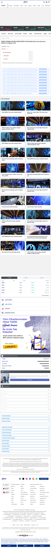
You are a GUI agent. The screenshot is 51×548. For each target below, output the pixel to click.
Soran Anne (42, 488)
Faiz (43, 5)
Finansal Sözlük (33, 488)
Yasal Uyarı (33, 524)
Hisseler (30, 33)
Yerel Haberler (14, 504)
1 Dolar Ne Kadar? (33, 517)
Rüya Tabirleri (33, 500)
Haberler (13, 486)
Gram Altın (24, 514)
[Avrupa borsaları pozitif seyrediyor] (13, 200)
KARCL (3, 292)
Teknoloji (22, 484)
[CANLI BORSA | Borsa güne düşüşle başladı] (13, 105)
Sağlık (22, 486)
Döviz (21, 5)
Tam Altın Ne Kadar (6, 432)
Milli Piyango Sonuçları (44, 492)
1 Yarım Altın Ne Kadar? (8, 517)
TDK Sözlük (42, 500)
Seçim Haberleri (24, 492)
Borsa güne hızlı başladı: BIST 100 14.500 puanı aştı (38, 175)
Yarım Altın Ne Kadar (7, 435)
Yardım (18, 524)
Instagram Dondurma (44, 496)
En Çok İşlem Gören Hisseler (40, 519)
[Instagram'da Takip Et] (27, 479)
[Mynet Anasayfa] (25, 2)
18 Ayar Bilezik (19, 516)
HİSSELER (7, 308)
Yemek (12, 490)
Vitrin (22, 490)
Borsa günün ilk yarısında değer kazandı (11, 252)
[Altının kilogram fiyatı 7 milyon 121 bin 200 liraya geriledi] (13, 168)
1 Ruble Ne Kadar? (7, 519)
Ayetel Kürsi (42, 502)
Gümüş (29, 5)
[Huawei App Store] (6, 492)
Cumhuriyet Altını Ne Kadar (8, 438)
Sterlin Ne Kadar (6, 446)
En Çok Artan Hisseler (28, 519)
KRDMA (3, 290)
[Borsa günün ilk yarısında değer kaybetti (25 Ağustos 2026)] (38, 183)
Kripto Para (32, 492)
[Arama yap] (44, 2)
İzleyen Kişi (45, 358)
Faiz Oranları (34, 520)
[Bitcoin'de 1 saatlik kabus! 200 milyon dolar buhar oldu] (38, 105)
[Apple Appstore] (6, 488)
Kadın (12, 492)
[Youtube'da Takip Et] (33, 479)
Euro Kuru (32, 498)
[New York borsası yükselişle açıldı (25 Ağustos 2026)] (13, 183)
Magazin (13, 494)
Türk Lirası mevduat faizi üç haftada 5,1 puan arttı (25, 509)
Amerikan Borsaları (38, 33)
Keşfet (31, 504)
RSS (37, 524)
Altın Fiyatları (33, 494)
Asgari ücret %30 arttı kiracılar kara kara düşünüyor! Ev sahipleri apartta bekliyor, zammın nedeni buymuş (24, 511)
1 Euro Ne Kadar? (42, 517)
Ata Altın (29, 514)
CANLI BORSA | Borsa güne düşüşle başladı (11, 112)
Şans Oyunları (23, 500)
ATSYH (3, 287)
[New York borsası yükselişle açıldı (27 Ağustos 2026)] (13, 152)
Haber (38, 5)
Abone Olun (29, 379)
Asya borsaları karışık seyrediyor (34, 206)
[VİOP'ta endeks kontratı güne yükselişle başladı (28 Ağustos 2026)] (38, 137)
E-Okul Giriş (42, 494)
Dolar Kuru (32, 496)
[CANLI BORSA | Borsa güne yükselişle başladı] (38, 152)
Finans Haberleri (7, 514)
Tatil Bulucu (42, 490)
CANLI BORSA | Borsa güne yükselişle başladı (37, 158)
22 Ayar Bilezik (27, 516)
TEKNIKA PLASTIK (5, 361)
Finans (12, 488)
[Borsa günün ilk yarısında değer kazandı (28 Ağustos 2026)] (38, 121)
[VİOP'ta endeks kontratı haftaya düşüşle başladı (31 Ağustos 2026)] (13, 121)
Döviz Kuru (21, 520)
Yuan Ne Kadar (5, 448)
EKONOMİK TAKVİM (10, 313)
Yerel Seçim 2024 (16, 514)
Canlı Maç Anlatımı (24, 494)
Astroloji (22, 488)
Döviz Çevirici (6, 386)
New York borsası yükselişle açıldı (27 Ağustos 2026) (12, 159)
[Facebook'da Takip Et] (20, 479)
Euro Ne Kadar (5, 443)
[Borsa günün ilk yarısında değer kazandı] (13, 245)
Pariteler (27, 520)
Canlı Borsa (3, 33)
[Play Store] (6, 484)
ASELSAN (3, 368)
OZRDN (3, 282)
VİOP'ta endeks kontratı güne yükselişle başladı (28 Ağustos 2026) (36, 144)
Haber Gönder (44, 478)
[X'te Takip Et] (23, 479)
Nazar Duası (42, 504)
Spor (12, 500)
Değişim (45, 33)
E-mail (22, 498)
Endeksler (25, 33)
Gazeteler (23, 496)
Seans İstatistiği (18, 33)
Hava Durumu (33, 502)
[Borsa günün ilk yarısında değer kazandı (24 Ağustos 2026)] (38, 214)
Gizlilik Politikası (27, 524)
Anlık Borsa (16, 5)
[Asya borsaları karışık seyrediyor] (38, 200)
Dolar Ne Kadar (5, 440)
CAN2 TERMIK (4, 363)
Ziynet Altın (43, 514)
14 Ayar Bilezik (11, 516)
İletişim (13, 524)
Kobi (22, 502)
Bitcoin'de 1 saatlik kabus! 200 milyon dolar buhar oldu (37, 113)
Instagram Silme (43, 498)
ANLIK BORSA (8, 300)
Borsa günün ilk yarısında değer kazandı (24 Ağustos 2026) (37, 221)
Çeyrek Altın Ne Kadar (7, 427)
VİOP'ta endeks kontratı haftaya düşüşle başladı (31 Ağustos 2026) (11, 128)
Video (12, 502)
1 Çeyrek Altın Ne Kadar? (37, 516)
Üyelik (21, 524)
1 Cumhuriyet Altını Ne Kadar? (21, 517)
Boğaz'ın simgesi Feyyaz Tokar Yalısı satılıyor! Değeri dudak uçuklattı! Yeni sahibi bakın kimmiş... (24, 513)
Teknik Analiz (10, 33)
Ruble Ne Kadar (5, 451)
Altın (26, 5)
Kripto (34, 5)
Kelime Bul (42, 486)
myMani (22, 504)
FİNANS (3, 5)
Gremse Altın (36, 514)
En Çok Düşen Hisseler (17, 519)
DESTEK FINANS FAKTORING (6, 365)
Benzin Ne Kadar (6, 418)
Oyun (41, 484)
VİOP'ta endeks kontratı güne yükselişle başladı (11, 221)
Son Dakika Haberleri (15, 484)
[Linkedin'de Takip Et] (30, 479)
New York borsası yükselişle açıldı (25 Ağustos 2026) (12, 190)
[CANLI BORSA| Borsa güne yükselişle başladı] (13, 230)
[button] (1, 2)
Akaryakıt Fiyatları (6, 415)
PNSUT (3, 285)
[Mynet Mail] (49, 2)
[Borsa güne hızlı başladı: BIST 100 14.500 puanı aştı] (38, 168)
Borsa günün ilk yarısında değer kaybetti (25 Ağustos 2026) (37, 190)
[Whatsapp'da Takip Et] (37, 479)
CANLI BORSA (8, 304)
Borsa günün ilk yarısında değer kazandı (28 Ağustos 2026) (37, 128)
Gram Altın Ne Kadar (7, 429)
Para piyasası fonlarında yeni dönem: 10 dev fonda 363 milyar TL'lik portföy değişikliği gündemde (37, 237)
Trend (12, 496)
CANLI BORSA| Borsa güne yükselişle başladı (12, 236)
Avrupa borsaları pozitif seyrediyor (10, 206)
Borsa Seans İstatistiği (34, 484)
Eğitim (12, 498)
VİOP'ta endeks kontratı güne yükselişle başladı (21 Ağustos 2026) (36, 252)
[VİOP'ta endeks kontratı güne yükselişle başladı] (13, 214)
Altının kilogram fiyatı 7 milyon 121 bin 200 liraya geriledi (12, 175)
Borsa (11, 5)
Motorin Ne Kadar (6, 421)
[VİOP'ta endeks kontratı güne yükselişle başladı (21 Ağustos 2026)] (38, 245)
